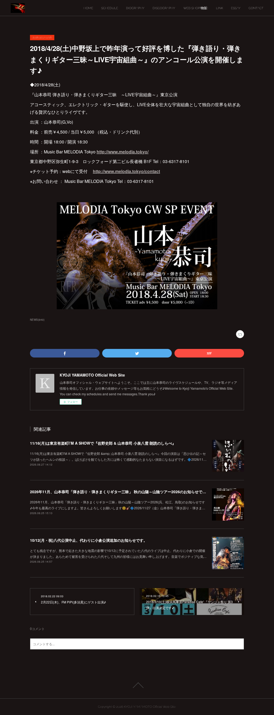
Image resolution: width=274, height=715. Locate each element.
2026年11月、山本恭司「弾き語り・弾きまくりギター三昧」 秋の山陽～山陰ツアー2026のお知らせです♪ (119, 491)
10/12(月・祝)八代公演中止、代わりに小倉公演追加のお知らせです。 (88, 540)
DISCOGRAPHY (164, 8)
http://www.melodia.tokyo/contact (126, 171)
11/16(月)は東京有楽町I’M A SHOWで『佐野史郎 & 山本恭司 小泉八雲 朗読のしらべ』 (103, 443)
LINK (219, 8)
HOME (88, 8)
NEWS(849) (37, 320)
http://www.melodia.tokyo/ (123, 152)
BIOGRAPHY (135, 8)
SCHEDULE (109, 8)
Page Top (137, 685)
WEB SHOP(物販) (195, 8)
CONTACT (256, 8)
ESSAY (236, 8)
